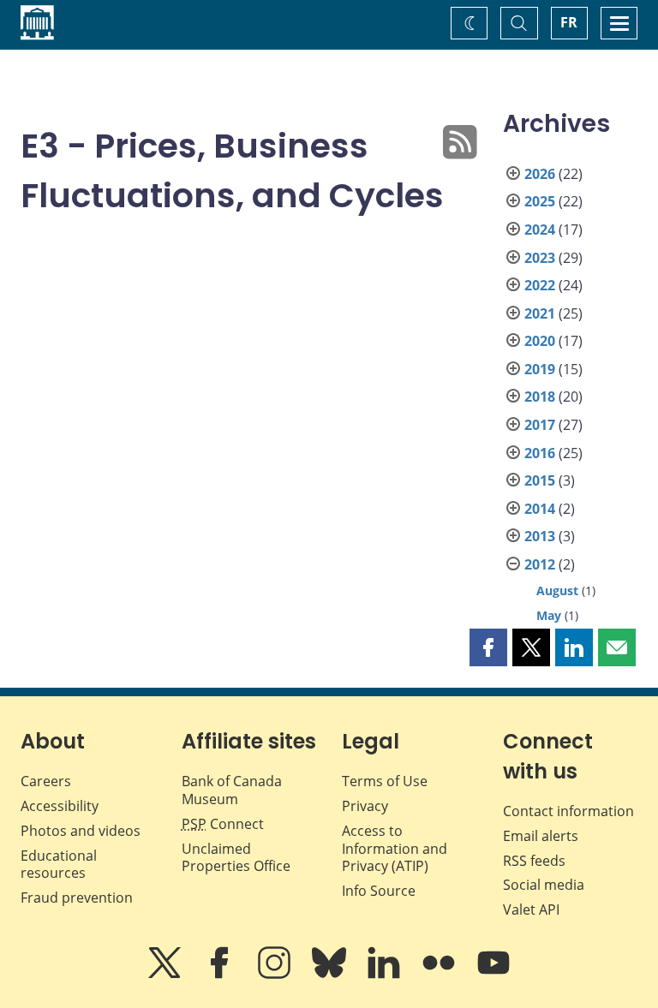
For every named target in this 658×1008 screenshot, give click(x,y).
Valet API (531, 909)
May (548, 615)
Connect (223, 823)
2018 (539, 396)
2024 (539, 229)
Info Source (379, 890)
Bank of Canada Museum (232, 790)
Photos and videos (81, 830)
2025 (539, 201)
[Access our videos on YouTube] (493, 974)
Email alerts (540, 835)
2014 (539, 508)
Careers (46, 781)
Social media (543, 884)
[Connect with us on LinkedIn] (385, 974)
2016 (539, 453)
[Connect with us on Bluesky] (330, 974)
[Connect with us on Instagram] (275, 974)
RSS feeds (534, 860)
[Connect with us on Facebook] (221, 974)
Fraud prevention (77, 897)
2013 (539, 536)
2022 (539, 285)
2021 (539, 313)
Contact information (568, 811)
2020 (539, 340)
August (557, 590)
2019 (539, 369)
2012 (539, 564)
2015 (539, 480)
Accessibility (60, 805)
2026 (539, 173)
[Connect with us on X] (166, 974)
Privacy (365, 805)
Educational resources (59, 864)
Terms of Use (385, 781)
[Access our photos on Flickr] (440, 974)
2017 (539, 424)
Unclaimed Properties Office (236, 857)
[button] (488, 647)
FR (568, 22)
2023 (539, 257)
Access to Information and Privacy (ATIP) (394, 848)
